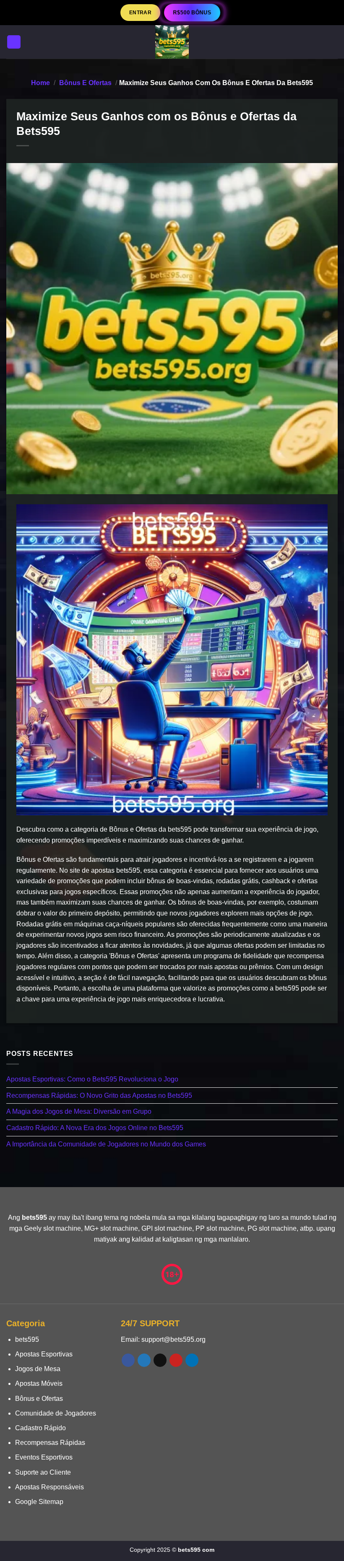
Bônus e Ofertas (85, 82)
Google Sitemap (39, 1501)
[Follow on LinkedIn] (191, 1360)
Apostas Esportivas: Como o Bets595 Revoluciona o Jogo (92, 1079)
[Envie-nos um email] (160, 1360)
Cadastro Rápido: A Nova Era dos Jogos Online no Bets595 (94, 1127)
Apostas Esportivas (44, 1354)
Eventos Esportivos (44, 1457)
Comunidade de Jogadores (55, 1413)
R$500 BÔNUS (192, 12)
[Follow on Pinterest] (175, 1360)
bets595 (27, 1339)
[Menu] (14, 42)
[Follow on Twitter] (144, 1360)
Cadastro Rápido (40, 1427)
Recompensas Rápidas (50, 1442)
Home (40, 82)
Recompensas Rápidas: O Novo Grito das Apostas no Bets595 (99, 1095)
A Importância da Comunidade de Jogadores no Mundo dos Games (106, 1144)
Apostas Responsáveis (49, 1487)
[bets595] (172, 42)
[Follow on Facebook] (128, 1360)
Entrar (140, 12)
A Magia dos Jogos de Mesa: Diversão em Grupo (78, 1111)
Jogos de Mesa (37, 1368)
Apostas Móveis (39, 1383)
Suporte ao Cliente (43, 1472)
